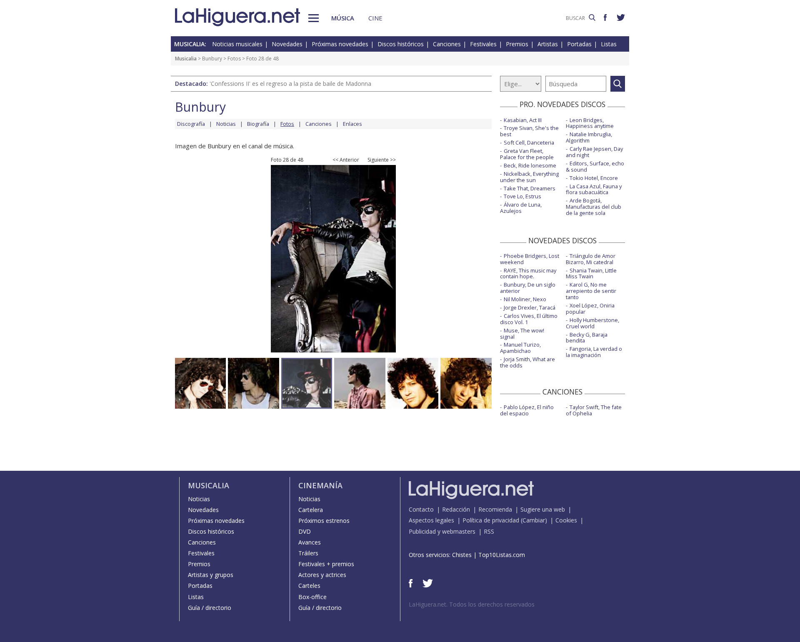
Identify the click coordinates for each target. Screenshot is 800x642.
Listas (609, 44)
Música (342, 18)
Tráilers (308, 553)
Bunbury (212, 58)
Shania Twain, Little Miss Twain (591, 273)
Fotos (234, 58)
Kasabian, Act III (523, 120)
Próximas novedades (340, 44)
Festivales (483, 44)
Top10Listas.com (501, 555)
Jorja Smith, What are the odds (527, 362)
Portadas (579, 44)
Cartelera (310, 510)
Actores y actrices (322, 575)
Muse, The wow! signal (522, 333)
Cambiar (533, 520)
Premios (517, 44)
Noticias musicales (237, 44)
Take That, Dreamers (529, 188)
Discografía (191, 123)
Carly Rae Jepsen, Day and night (594, 152)
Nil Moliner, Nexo (525, 299)
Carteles (309, 586)
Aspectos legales (431, 520)
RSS (489, 531)
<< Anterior (345, 160)
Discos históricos (401, 44)
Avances (309, 542)
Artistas (548, 44)
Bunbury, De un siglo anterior (527, 288)
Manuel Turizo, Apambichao (520, 348)
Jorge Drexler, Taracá (529, 307)
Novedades (287, 44)
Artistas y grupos (210, 575)
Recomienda (495, 509)
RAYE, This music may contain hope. (528, 273)
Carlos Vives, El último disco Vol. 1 (529, 319)
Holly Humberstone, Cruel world (592, 323)
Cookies (566, 520)
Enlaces (352, 123)
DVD (304, 531)
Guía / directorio (209, 608)
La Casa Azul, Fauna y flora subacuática (594, 189)
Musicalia (186, 58)
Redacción (456, 509)
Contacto (421, 509)
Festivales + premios (326, 564)
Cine (375, 18)
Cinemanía (320, 485)
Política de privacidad (490, 520)
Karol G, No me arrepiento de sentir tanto (591, 291)
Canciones (447, 44)
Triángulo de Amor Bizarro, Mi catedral (590, 259)
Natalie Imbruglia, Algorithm (589, 137)
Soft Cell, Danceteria (529, 142)
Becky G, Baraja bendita (587, 338)
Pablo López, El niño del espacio (527, 410)
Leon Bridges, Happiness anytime (590, 123)
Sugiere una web (542, 509)
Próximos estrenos (324, 521)
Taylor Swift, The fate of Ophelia (594, 410)
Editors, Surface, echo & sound (595, 166)
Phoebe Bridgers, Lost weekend (529, 259)
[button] (313, 18)
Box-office (312, 597)
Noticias (226, 123)
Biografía (258, 123)
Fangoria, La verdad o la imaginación (594, 352)
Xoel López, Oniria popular (590, 308)
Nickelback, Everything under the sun (529, 177)
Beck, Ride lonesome (530, 165)
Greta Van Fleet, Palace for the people (527, 154)
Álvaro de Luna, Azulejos (521, 208)
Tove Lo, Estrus (522, 196)
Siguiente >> (382, 160)
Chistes (462, 555)
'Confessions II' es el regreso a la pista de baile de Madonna (290, 83)
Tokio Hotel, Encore (594, 178)
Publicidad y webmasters (442, 531)
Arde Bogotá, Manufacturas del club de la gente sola (593, 207)
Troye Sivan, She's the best (529, 131)
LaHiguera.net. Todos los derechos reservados (472, 604)
